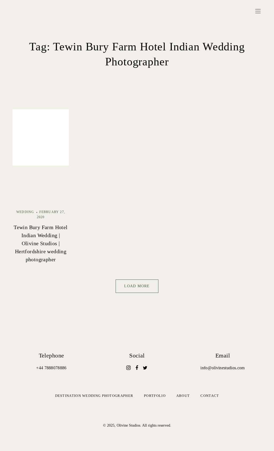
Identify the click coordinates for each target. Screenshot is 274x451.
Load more (137, 286)
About (183, 396)
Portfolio (155, 396)
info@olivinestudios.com (222, 368)
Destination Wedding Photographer (94, 396)
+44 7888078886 (51, 368)
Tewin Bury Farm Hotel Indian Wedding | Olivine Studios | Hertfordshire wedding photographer (40, 243)
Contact (209, 396)
